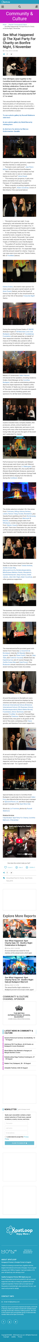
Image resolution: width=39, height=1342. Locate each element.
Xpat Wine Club (24, 804)
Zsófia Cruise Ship (9, 568)
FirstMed (11, 255)
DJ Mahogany (26, 466)
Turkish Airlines (26, 565)
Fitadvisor (15, 716)
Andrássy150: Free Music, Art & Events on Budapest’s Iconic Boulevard (18, 1045)
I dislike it (32, 867)
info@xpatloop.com (14, 1302)
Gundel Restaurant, (9, 575)
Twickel (20, 514)
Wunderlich (28, 514)
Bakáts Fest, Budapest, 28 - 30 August (17, 1063)
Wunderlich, (27, 572)
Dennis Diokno (8, 287)
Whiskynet (6, 523)
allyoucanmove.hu (9, 570)
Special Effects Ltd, (11, 802)
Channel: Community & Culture (18, 24)
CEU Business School (25, 707)
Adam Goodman (23, 188)
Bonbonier (6, 664)
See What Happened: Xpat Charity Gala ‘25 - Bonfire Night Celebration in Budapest (18, 943)
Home (4, 24)
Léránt (5, 514)
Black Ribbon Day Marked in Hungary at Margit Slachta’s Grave (18, 1051)
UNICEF (30, 329)
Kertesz (28, 511)
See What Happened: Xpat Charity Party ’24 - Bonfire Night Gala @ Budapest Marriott (19, 979)
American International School (13, 705)
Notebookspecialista (23, 570)
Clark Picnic (23, 662)
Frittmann (10, 511)
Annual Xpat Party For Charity (15, 878)
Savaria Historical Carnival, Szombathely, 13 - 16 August (19, 1039)
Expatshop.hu (7, 660)
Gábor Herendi (24, 375)
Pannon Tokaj (13, 514)
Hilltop (16, 511)
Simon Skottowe (18, 712)
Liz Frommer (14, 808)
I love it (9, 867)
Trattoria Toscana (16, 658)
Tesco (30, 721)
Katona (22, 511)
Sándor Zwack (12, 525)
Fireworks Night (29, 296)
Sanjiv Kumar (21, 575)
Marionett (26, 518)
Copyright (6, 1337)
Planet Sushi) (20, 655)
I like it (21, 867)
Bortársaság (31, 516)
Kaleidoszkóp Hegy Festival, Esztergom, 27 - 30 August (19, 1058)
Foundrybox (7, 712)
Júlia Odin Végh (14, 577)
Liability (13, 1337)
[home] (5, 1)
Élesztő (5, 521)
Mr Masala (21, 653)
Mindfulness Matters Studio (13, 572)
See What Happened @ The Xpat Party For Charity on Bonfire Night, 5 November (19, 41)
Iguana (5, 655)
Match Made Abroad (25, 709)
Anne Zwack (22, 176)
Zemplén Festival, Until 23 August (16, 1068)
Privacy (20, 1337)
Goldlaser (13, 478)
